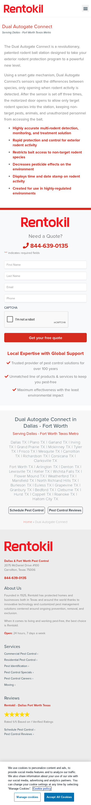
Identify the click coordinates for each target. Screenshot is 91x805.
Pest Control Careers (18, 678)
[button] (85, 8)
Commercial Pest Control (20, 654)
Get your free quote (45, 337)
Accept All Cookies (59, 797)
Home (27, 522)
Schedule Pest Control (27, 510)
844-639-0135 (48, 245)
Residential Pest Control (20, 660)
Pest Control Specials (18, 672)
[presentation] (36, 319)
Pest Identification (15, 666)
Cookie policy (42, 788)
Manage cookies (27, 797)
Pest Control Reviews (65, 510)
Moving (9, 685)
